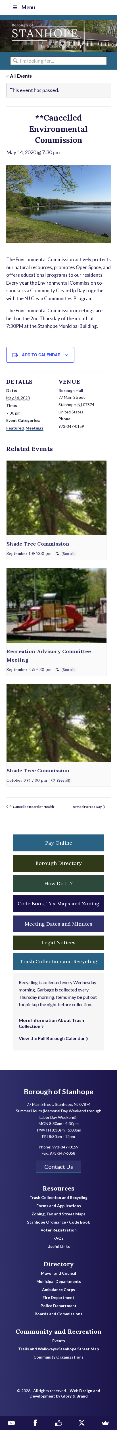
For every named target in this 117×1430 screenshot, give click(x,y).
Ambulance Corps (58, 1289)
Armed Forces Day (87, 807)
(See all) (68, 553)
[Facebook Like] (58, 1423)
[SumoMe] (105, 1423)
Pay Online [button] (58, 843)
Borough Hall (70, 390)
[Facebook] (35, 1423)
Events (58, 1341)
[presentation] (56, 498)
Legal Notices (58, 942)
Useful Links (58, 1246)
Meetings (34, 428)
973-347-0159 (65, 1147)
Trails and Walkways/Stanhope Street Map (58, 1349)
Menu (28, 7)
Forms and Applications (58, 1206)
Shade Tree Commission (38, 543)
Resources (58, 1188)
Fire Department (58, 1297)
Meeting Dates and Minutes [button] (58, 924)
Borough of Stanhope (42, 36)
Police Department (59, 1305)
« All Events (19, 76)
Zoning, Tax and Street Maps (58, 1214)
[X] (81, 1423)
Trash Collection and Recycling (58, 1197)
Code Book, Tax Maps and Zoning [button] (58, 903)
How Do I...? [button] (58, 883)
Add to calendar (41, 355)
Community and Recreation (59, 1331)
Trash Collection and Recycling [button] (58, 961)
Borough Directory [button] (58, 863)
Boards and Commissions (58, 1314)
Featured (15, 428)
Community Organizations (58, 1357)
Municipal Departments (58, 1281)
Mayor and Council (58, 1273)
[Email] (11, 1423)
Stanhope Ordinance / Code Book (58, 1222)
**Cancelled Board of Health (31, 807)
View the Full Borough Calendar (52, 1038)
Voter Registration (59, 1230)
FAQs (58, 1238)
